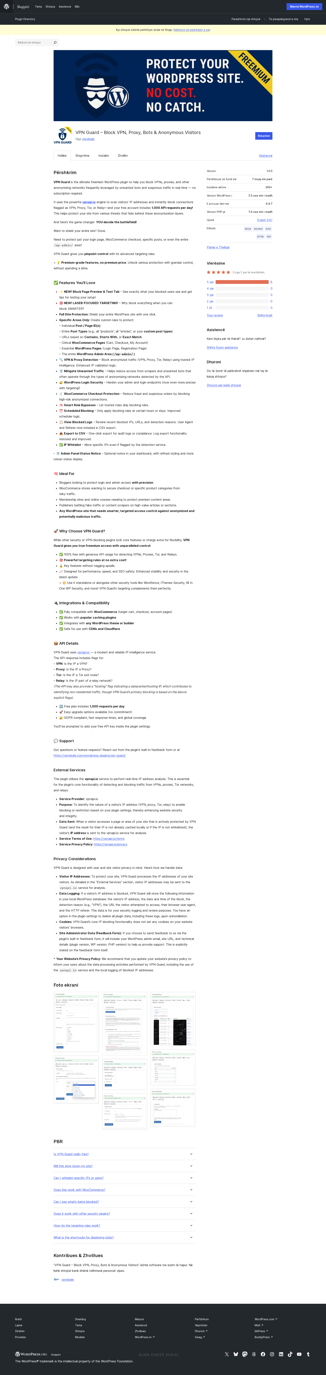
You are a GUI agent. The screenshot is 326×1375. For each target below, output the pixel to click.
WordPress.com (266, 1319)
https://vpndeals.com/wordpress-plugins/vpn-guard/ (90, 755)
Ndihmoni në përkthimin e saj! (192, 29)
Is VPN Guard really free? (71, 1154)
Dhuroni (201, 1331)
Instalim (103, 155)
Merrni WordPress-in (304, 6)
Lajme (18, 1325)
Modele (80, 1337)
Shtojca (80, 1331)
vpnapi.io (89, 202)
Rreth (18, 1319)
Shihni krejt (264, 315)
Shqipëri (56, 1354)
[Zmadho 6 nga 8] (191, 997)
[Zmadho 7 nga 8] (191, 1054)
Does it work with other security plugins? (82, 1213)
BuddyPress (264, 1337)
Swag (200, 1337)
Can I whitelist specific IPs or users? (79, 1178)
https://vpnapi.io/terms (109, 838)
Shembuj (80, 1319)
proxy (260, 236)
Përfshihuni (202, 1319)
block (248, 228)
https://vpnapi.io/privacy (111, 844)
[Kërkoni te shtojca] (55, 42)
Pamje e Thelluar (218, 247)
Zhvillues (140, 1331)
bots (268, 228)
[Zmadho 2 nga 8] (94, 1060)
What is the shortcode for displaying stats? (84, 1237)
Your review (215, 315)
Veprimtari (201, 1325)
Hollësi (62, 155)
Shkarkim (264, 135)
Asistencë (265, 155)
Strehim (20, 1331)
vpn (269, 236)
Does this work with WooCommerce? (79, 1190)
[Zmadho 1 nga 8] (94, 997)
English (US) (264, 220)
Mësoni (139, 1319)
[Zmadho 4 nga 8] (142, 1064)
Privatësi (20, 1337)
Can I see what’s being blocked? (76, 1202)
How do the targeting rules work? (77, 1225)
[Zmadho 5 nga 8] (142, 1098)
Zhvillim (123, 155)
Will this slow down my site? (73, 1166)
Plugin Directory (25, 19)
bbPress (261, 1331)
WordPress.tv (145, 1337)
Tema (78, 1325)
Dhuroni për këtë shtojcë (224, 385)
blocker (258, 228)
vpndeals (88, 139)
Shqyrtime (82, 155)
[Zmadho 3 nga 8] (142, 997)
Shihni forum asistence (222, 347)
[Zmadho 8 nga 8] (191, 1094)
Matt (259, 1325)
